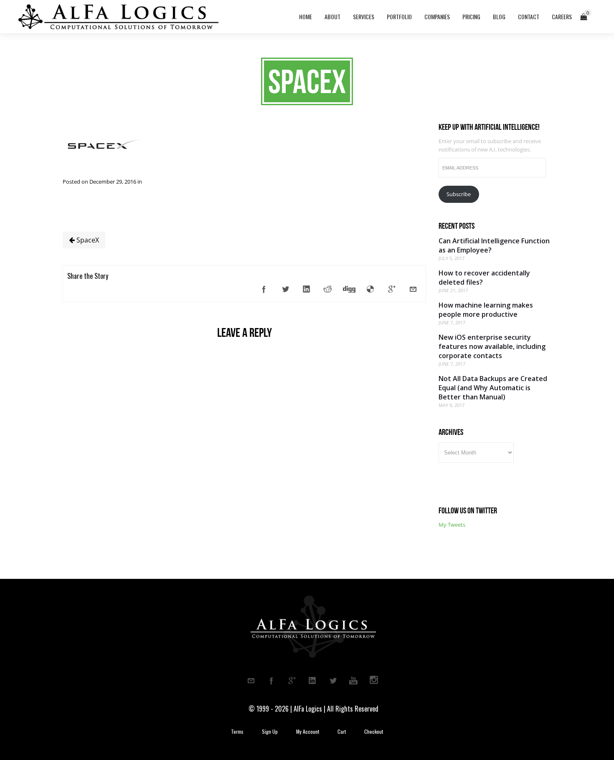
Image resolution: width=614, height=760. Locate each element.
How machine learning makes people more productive (486, 309)
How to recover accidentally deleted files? (484, 277)
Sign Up (270, 731)
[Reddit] (328, 289)
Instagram (373, 680)
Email (251, 680)
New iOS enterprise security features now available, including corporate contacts (492, 346)
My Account (307, 731)
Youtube (353, 680)
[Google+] (391, 289)
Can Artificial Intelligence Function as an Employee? (494, 245)
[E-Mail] (413, 289)
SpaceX (87, 240)
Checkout (373, 731)
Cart (341, 731)
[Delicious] (370, 289)
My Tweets (452, 524)
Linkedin (312, 680)
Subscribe (459, 194)
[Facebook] (264, 289)
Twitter (333, 680)
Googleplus (292, 680)
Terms (237, 731)
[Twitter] (285, 289)
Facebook (271, 680)
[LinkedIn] (306, 289)
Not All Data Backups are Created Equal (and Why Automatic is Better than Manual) (493, 387)
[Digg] (349, 289)
